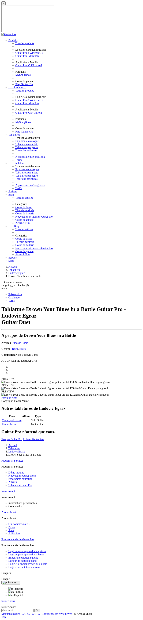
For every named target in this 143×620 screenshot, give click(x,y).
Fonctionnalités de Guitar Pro (17, 539)
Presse (11, 527)
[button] (6, 397)
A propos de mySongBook (30, 156)
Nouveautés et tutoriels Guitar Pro (34, 216)
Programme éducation (20, 478)
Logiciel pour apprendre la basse (26, 554)
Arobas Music (9, 512)
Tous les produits (24, 43)
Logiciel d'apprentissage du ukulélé (27, 563)
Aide (11, 530)
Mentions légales (11, 613)
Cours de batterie (24, 213)
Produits (12, 40)
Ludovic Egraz (20, 342)
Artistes (12, 191)
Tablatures (14, 134)
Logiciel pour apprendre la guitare (27, 551)
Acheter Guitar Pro (33, 439)
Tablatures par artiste (26, 144)
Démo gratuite (16, 472)
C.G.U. (26, 613)
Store (11, 260)
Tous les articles (24, 197)
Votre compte (8, 491)
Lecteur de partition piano (22, 560)
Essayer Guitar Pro (11, 439)
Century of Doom (11, 420)
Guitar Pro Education (27, 55)
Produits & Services (12, 460)
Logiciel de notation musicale (24, 567)
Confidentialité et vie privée (57, 613)
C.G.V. (36, 613)
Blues (22, 348)
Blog (11, 194)
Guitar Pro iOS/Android (28, 65)
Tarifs (18, 159)
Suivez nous (8, 601)
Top (3, 616)
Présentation (15, 294)
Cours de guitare (24, 219)
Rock (15, 348)
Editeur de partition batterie (23, 557)
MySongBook (23, 74)
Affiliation (14, 533)
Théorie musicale (24, 210)
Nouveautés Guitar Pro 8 (22, 475)
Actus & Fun (22, 222)
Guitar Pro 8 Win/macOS (29, 52)
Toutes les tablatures (26, 150)
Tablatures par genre (26, 147)
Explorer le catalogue (27, 141)
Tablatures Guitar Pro (20, 485)
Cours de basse (23, 207)
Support (12, 257)
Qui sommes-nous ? (19, 524)
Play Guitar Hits (24, 84)
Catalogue (14, 297)
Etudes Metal (9, 424)
